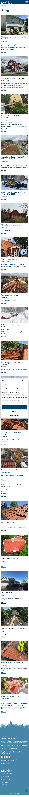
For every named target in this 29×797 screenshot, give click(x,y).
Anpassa (14, 411)
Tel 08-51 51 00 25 (4, 782)
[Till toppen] (26, 791)
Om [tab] (24, 384)
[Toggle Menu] (26, 2)
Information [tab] (14, 384)
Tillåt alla (14, 407)
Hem (2, 5)
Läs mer (3, 52)
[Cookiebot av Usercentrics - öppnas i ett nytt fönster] (21, 380)
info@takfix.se (4, 784)
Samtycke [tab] (5, 384)
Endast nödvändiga (14, 415)
